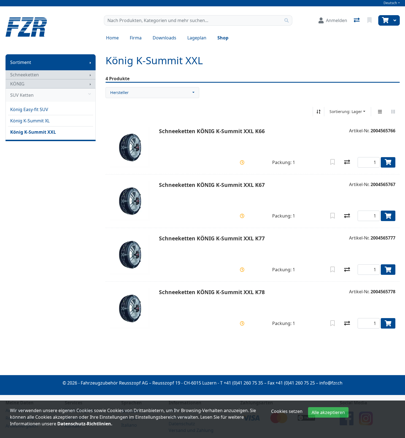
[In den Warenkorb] (388, 162)
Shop (222, 38)
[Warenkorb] (384, 20)
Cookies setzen (287, 411)
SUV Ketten (22, 95)
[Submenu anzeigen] (90, 62)
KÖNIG (17, 84)
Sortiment (20, 62)
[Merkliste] (370, 20)
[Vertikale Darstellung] (380, 111)
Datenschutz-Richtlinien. (84, 424)
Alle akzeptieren (328, 412)
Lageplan (196, 38)
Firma (136, 38)
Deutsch (390, 3)
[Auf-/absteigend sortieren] (318, 111)
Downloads (164, 38)
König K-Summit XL (30, 121)
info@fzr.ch (330, 383)
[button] (242, 162)
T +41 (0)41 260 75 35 (241, 383)
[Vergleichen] (347, 162)
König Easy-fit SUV (29, 109)
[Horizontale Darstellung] (393, 111)
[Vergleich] (357, 20)
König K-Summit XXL (33, 132)
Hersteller (119, 92)
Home (112, 38)
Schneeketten (24, 75)
